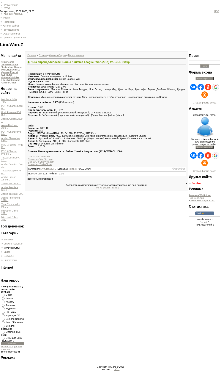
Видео (7, 252)
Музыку (10, 301)
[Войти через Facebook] (200, 87)
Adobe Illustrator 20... (12, 194)
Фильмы (8, 239)
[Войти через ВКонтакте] (193, 87)
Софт (9, 294)
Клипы (9, 298)
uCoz (117, 369)
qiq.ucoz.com (197, 198)
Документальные (13, 243)
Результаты (7, 346)
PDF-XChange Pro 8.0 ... (9, 152)
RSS (216, 11)
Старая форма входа (204, 102)
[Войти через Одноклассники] (204, 94)
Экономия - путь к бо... (202, 200)
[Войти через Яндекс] (208, 87)
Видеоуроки (10, 260)
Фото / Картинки (14, 322)
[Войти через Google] (215, 87)
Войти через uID (204, 79)
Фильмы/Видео (57, 55)
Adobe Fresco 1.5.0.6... (8, 178)
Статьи (43, 55)
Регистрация (11, 5)
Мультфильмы (12, 247)
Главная (31, 55)
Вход (7, 7)
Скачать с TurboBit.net (40, 164)
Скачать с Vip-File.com (40, 159)
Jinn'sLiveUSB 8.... (11, 183)
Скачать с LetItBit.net (39, 156)
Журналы (11, 308)
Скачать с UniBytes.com (41, 161)
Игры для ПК (13, 315)
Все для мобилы (15, 319)
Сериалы (9, 256)
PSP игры (11, 312)
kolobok (73, 169)
